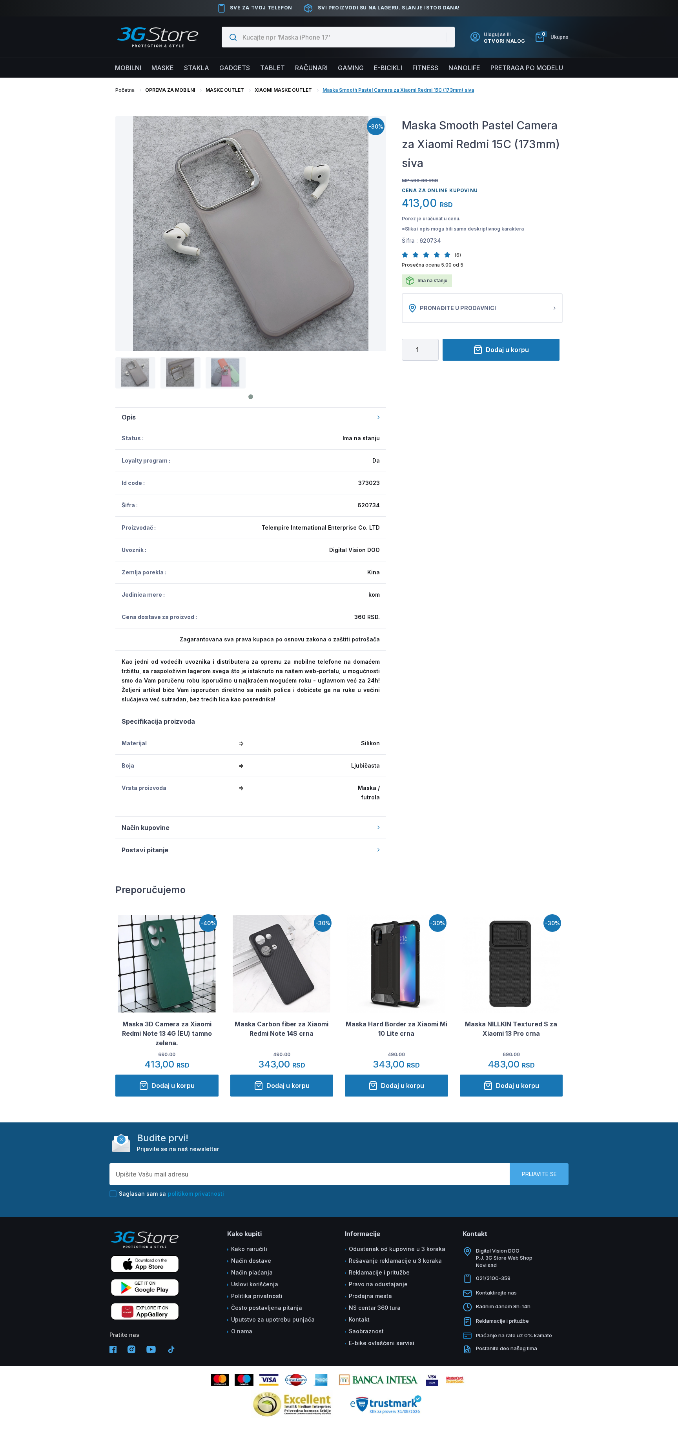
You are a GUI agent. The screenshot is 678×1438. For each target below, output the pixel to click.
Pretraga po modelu (526, 68)
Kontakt (359, 1319)
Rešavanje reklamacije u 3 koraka (395, 1260)
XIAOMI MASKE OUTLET (283, 90)
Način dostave (251, 1260)
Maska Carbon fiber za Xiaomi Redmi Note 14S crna (281, 1028)
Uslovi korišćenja (254, 1284)
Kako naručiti (249, 1249)
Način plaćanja (252, 1272)
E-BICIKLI (388, 68)
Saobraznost (366, 1331)
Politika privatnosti (256, 1296)
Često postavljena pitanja (266, 1307)
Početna (125, 90)
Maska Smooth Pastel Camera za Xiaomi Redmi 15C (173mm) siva (398, 90)
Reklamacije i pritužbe (379, 1272)
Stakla (196, 68)
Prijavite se (539, 1174)
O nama (241, 1331)
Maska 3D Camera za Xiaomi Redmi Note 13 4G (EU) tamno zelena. (167, 1033)
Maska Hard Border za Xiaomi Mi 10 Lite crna (396, 1028)
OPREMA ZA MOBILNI (170, 90)
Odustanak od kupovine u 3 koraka (397, 1249)
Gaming (351, 68)
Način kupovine (146, 828)
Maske (162, 68)
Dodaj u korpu (507, 350)
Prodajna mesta (370, 1296)
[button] (407, 255)
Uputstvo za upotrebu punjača (273, 1319)
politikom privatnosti (196, 1193)
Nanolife (464, 68)
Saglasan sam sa (171, 1193)
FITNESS (425, 68)
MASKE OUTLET (225, 90)
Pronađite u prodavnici (458, 308)
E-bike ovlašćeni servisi (381, 1343)
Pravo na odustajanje (378, 1284)
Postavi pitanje (145, 850)
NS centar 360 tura (375, 1307)
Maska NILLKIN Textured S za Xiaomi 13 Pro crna (511, 1028)
